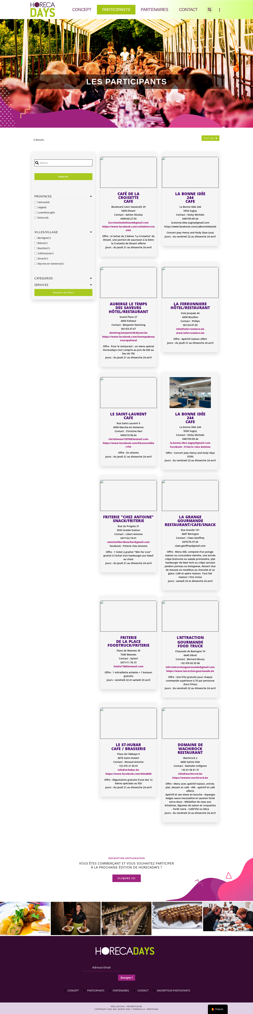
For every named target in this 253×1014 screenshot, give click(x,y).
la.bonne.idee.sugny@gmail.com (190, 442)
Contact (188, 9)
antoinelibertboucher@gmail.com (128, 542)
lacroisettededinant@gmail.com (128, 222)
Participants (116, 9)
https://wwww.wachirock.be (190, 777)
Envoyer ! (127, 977)
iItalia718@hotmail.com (128, 666)
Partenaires (154, 9)
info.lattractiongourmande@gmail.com (190, 667)
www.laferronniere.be (190, 333)
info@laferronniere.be (190, 329)
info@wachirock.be (190, 773)
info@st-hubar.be (128, 769)
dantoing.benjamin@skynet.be (128, 332)
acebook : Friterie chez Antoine (190, 446)
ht (167, 671)
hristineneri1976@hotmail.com (129, 439)
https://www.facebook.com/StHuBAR (128, 773)
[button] (210, 10)
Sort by (209, 138)
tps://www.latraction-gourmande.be (191, 671)
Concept (82, 9)
